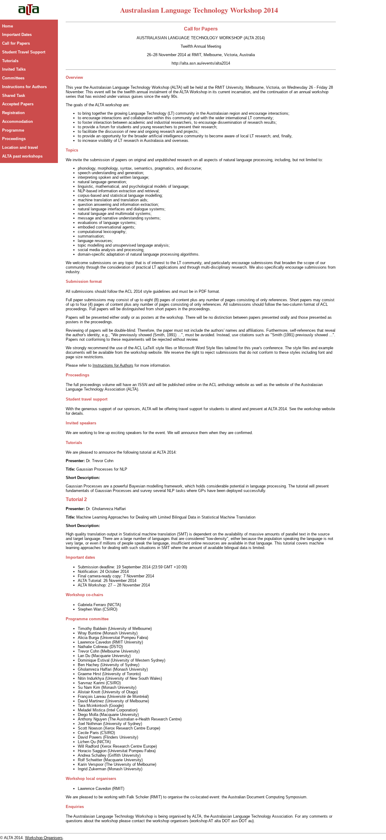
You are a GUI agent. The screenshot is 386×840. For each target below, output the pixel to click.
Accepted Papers (17, 104)
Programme (13, 130)
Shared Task (13, 95)
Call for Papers (16, 43)
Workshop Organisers (44, 837)
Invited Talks (14, 69)
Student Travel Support (23, 52)
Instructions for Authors (24, 87)
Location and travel (20, 147)
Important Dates (17, 34)
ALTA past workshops (22, 156)
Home (7, 26)
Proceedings (14, 138)
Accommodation (17, 121)
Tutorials (10, 61)
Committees (13, 78)
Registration (13, 112)
